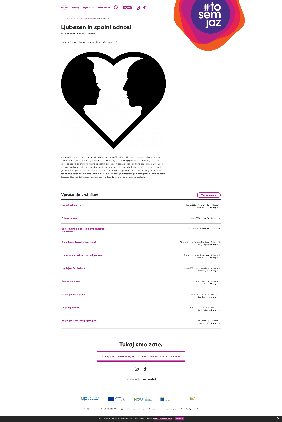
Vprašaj (75, 8)
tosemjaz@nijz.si (149, 379)
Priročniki (175, 356)
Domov (63, 18)
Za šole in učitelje (158, 356)
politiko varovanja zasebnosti (163, 418)
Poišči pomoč (103, 8)
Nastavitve (179, 418)
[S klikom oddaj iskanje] (112, 7)
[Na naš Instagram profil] (138, 7)
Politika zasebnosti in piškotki (136, 409)
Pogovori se (88, 8)
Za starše (142, 356)
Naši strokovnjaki (126, 356)
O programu (108, 356)
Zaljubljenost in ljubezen (84, 18)
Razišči (64, 8)
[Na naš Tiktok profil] (144, 7)
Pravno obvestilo (154, 409)
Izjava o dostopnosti (170, 409)
